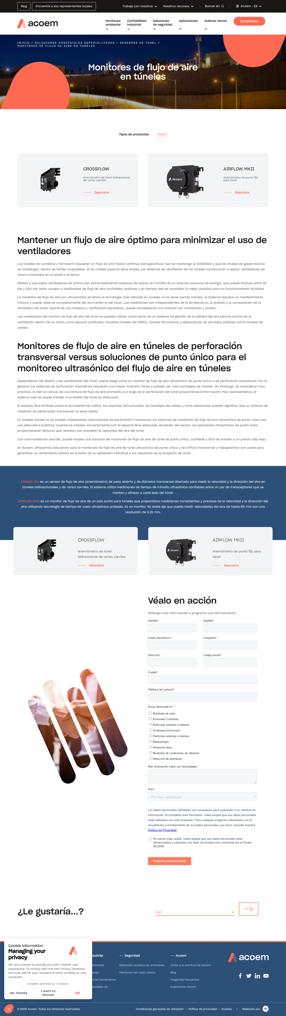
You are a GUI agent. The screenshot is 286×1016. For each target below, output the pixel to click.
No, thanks (18, 993)
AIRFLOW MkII (29, 501)
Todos (162, 134)
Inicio (23, 42)
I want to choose (48, 993)
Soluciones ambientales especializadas (75, 42)
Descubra (96, 565)
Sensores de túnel (138, 42)
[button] (9, 1009)
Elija (158, 912)
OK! (77, 993)
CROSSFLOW (30, 482)
